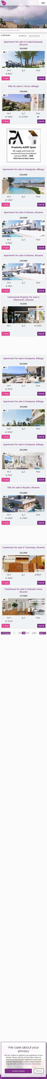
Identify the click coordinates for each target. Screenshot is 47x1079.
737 (27, 633)
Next (42, 633)
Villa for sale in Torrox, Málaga (23, 86)
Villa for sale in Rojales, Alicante (23, 487)
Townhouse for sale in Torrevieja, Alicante (23, 547)
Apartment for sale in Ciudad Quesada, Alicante (23, 43)
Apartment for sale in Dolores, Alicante (23, 212)
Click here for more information (28, 1064)
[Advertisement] (23, 346)
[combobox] (36, 35)
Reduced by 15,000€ (36, 309)
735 (19, 633)
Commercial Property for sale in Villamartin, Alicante (23, 298)
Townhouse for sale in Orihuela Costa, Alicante (23, 590)
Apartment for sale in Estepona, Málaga (23, 358)
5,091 (34, 633)
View (40, 78)
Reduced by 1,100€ (37, 601)
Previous (6, 633)
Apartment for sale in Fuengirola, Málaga (23, 169)
